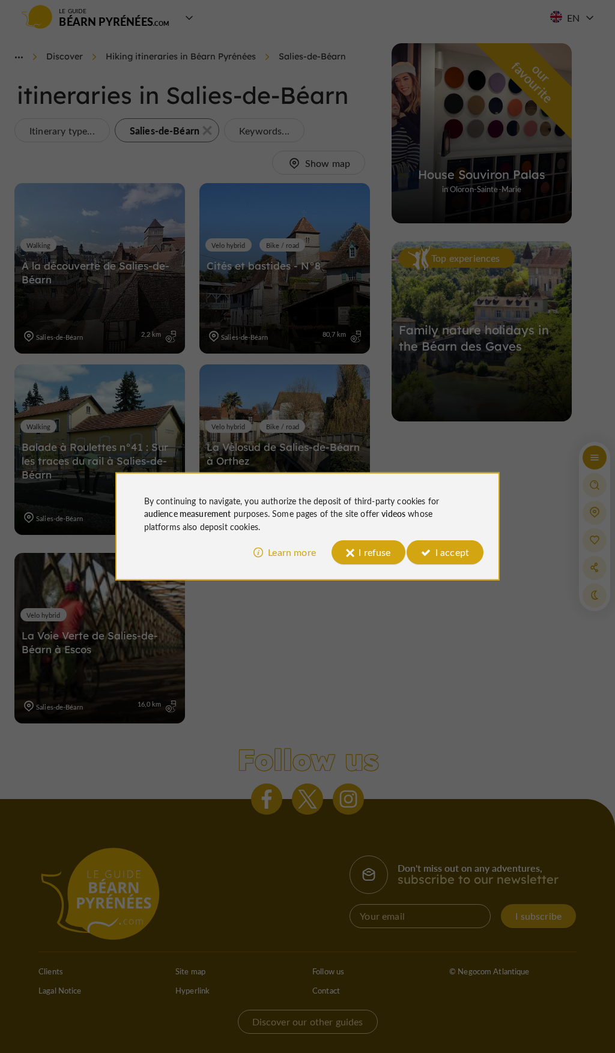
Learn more (292, 552)
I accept (452, 552)
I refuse (374, 552)
